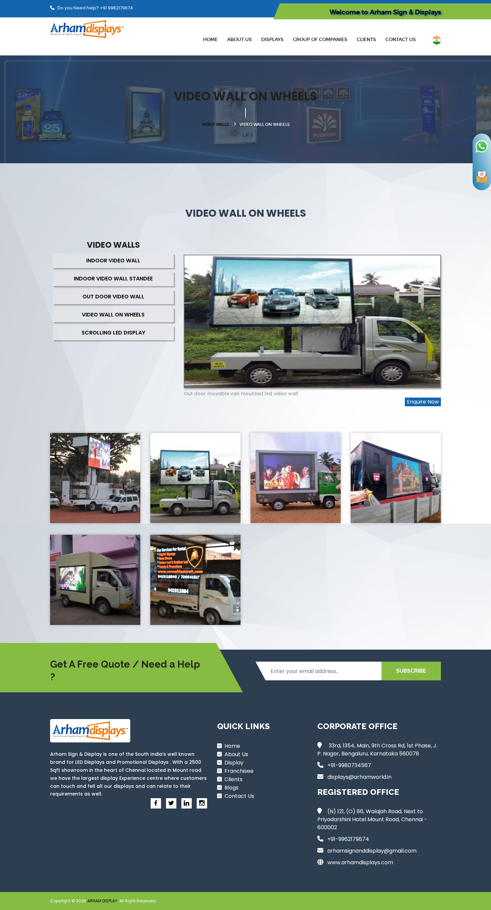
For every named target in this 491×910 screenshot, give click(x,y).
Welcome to (385, 12)
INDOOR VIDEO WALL (113, 260)
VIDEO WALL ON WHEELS (113, 314)
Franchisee (238, 771)
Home (210, 39)
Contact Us (400, 39)
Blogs (230, 787)
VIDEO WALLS (215, 124)
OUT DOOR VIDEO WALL (113, 296)
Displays (272, 39)
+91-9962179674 (348, 839)
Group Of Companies (320, 39)
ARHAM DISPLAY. (103, 901)
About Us (239, 39)
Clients (366, 39)
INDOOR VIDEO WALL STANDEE (113, 278)
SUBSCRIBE (411, 671)
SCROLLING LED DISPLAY (113, 332)
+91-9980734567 (349, 765)
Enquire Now (423, 402)
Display (232, 762)
